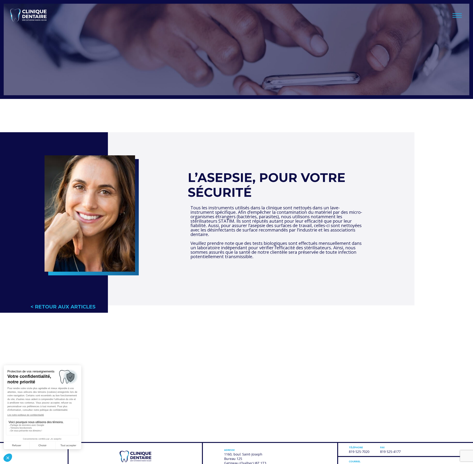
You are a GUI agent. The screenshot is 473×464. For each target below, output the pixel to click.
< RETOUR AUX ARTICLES (63, 307)
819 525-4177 (390, 451)
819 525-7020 (359, 451)
